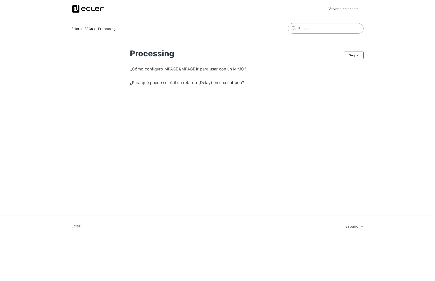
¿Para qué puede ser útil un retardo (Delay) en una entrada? (187, 82)
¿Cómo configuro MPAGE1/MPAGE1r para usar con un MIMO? (188, 68)
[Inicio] (87, 9)
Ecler (75, 29)
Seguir (353, 55)
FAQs (89, 29)
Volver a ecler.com (343, 9)
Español (352, 226)
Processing (107, 29)
